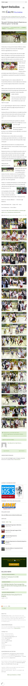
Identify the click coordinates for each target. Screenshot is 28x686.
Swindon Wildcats (15, 16)
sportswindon (16, 434)
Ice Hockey (11, 432)
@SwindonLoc (18, 656)
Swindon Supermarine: (11, 535)
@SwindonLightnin (21, 662)
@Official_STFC (14, 654)
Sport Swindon (10, 7)
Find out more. (17, 459)
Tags (10, 521)
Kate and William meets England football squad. (11, 515)
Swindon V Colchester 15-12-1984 (10, 577)
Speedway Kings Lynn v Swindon (13, 524)
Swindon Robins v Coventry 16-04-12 (14, 548)
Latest (7, 521)
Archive (4, 574)
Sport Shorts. (6, 450)
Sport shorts (22, 450)
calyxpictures (12, 657)
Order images (14, 564)
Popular (3, 521)
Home (9, 16)
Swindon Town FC (10, 574)
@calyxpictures (6, 653)
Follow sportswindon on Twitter (14, 674)
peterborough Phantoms (8, 434)
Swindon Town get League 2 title (13, 530)
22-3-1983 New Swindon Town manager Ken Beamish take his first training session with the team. (13, 586)
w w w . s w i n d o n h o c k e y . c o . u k (15, 215)
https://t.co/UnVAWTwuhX (7, 664)
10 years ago (15, 664)
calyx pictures (6, 432)
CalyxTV (8, 639)
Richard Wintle (9, 640)
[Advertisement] (10, 471)
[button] (9, 66)
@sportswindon (8, 638)
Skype (6, 642)
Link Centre (16, 432)
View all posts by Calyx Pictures (15, 443)
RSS (9, 606)
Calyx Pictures (6, 27)
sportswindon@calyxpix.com (10, 636)
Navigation (23, 7)
